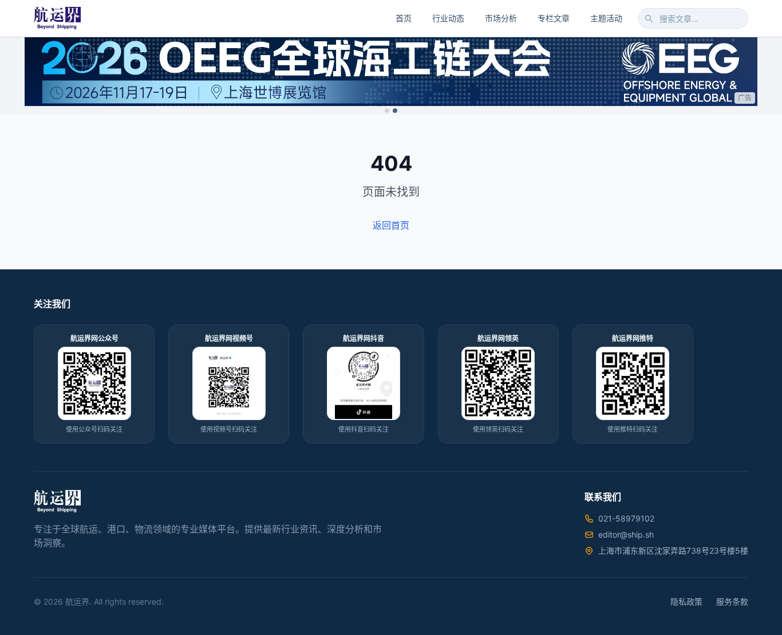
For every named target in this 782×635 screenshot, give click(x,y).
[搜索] (648, 18)
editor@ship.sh (626, 534)
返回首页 (391, 225)
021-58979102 (626, 518)
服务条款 (732, 601)
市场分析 (501, 18)
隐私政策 (686, 601)
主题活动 (606, 18)
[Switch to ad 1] (387, 110)
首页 (404, 18)
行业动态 (448, 18)
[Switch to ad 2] (395, 110)
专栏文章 (554, 18)
